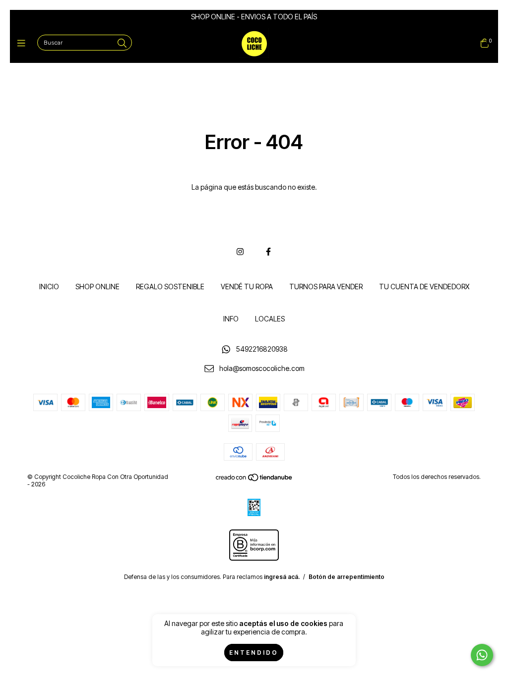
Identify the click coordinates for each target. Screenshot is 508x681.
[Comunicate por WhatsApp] (482, 655)
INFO (231, 318)
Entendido (253, 652)
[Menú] (23, 43)
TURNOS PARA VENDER (326, 286)
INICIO (49, 286)
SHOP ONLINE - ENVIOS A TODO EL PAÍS (254, 16)
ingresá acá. (282, 576)
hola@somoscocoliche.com (262, 368)
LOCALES (270, 318)
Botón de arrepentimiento (346, 576)
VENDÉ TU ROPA (247, 286)
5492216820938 (262, 349)
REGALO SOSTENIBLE (170, 286)
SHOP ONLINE (97, 286)
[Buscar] (122, 43)
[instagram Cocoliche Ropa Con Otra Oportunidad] (240, 252)
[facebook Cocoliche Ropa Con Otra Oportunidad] (268, 252)
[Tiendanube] (254, 479)
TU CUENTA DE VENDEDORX (424, 286)
